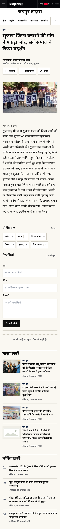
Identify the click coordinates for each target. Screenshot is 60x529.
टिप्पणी (6, 295)
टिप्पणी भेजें (11, 323)
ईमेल (5, 280)
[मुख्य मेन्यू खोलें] (3, 4)
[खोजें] (53, 21)
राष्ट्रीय (11, 21)
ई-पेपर (41, 4)
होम (4, 21)
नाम (4, 265)
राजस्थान (34, 21)
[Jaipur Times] (16, 4)
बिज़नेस (44, 21)
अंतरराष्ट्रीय (22, 21)
